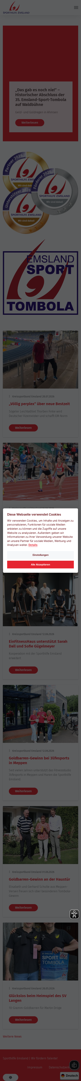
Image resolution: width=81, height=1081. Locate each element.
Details (32, 544)
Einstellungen (41, 554)
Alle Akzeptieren (40, 564)
